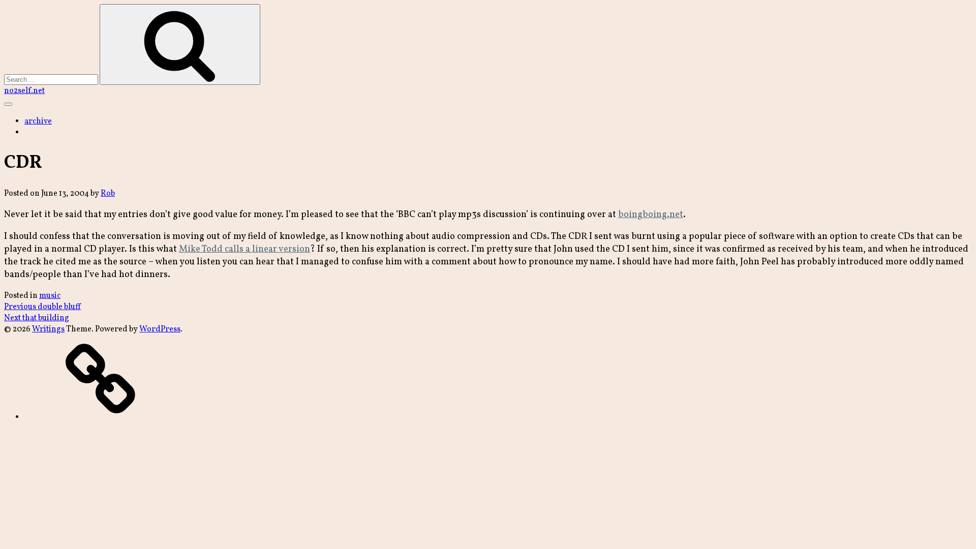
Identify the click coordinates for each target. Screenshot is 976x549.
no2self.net (24, 91)
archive (38, 121)
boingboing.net (650, 214)
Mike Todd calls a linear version (244, 249)
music (49, 295)
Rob (108, 193)
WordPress (159, 329)
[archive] (100, 417)
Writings (48, 329)
